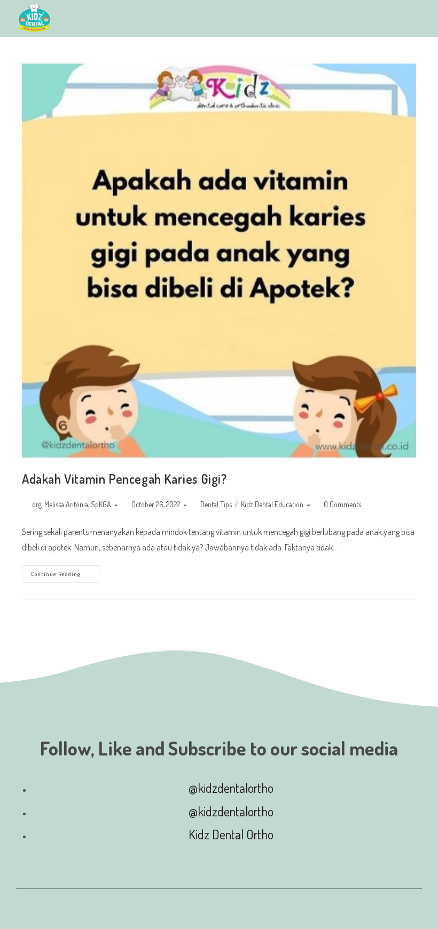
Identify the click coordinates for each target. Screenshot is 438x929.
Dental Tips (216, 504)
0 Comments (342, 504)
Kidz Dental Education (272, 504)
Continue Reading (65, 571)
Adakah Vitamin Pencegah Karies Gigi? (124, 478)
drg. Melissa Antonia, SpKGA (71, 504)
